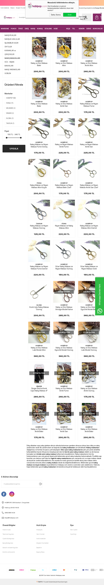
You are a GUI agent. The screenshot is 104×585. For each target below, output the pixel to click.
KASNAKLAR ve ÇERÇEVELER (10, 52)
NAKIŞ (33, 29)
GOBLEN (8, 73)
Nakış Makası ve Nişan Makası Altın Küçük (39, 186)
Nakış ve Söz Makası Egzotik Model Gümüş (64, 349)
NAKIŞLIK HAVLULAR (12, 39)
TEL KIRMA (74, 30)
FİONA (9, 103)
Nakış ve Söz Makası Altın (64, 64)
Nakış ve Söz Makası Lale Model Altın (39, 349)
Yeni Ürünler (40, 534)
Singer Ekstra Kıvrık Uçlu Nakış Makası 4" (39, 389)
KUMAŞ (40, 29)
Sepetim (39, 547)
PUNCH (13, 29)
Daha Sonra (56, 15)
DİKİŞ (27, 29)
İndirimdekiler (5, 8)
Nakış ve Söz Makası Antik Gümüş (89, 389)
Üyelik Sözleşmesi (8, 538)
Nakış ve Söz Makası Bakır (39, 64)
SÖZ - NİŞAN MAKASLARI (9, 64)
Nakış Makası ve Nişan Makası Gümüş (39, 227)
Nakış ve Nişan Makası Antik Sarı (89, 145)
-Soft (39, 582)
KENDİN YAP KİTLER (81, 30)
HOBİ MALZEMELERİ (59, 30)
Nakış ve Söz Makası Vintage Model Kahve (64, 308)
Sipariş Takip (40, 552)
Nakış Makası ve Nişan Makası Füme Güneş (39, 145)
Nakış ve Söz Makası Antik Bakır (39, 430)
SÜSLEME (48, 29)
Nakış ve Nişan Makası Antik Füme (64, 145)
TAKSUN (10, 123)
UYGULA (14, 148)
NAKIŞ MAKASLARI (12, 58)
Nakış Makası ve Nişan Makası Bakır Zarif (64, 186)
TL (101, 17)
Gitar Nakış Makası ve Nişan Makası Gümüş (64, 267)
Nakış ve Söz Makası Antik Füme (64, 389)
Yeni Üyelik (73, 530)
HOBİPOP (11, 98)
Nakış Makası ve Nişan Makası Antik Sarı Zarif (89, 186)
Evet (69, 15)
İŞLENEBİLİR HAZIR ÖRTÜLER (11, 45)
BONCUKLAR (97, 29)
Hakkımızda (7, 530)
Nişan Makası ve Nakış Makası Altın (64, 227)
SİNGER (10, 113)
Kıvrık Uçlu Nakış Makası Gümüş (39, 308)
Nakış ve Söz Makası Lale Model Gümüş (89, 349)
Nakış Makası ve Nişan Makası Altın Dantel (89, 227)
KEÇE (68, 29)
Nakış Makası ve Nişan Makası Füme (89, 105)
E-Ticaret (45, 582)
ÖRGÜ (20, 29)
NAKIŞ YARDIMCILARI (12, 70)
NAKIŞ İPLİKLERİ (10, 35)
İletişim (12, 8)
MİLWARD (10, 108)
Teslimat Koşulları (8, 534)
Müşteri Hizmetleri (21, 8)
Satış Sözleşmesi (8, 543)
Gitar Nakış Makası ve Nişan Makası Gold (89, 267)
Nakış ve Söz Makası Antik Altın (89, 64)
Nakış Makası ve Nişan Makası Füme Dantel (39, 267)
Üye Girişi (82, 17)
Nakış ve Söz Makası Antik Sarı (64, 105)
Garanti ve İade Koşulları (10, 547)
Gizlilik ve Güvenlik (9, 552)
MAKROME (5, 29)
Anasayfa (39, 530)
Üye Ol (82, 19)
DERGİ (88, 29)
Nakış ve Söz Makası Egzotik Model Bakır (89, 308)
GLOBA (10, 118)
